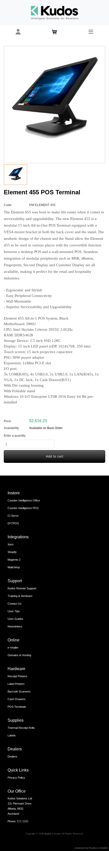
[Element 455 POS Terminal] (54, 104)
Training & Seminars (20, 595)
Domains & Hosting (19, 655)
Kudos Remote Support (22, 588)
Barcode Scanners (19, 691)
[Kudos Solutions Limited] (54, 12)
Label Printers (16, 683)
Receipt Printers (17, 676)
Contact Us (15, 603)
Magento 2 (14, 559)
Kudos (48, 833)
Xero (10, 544)
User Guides (15, 618)
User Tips (14, 611)
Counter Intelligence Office (24, 500)
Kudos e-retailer (98, 847)
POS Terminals (17, 706)
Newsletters (15, 626)
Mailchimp (14, 567)
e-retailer (13, 647)
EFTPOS (13, 523)
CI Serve (13, 515)
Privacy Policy (16, 777)
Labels (12, 735)
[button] (18, 31)
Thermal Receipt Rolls (21, 727)
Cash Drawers (17, 699)
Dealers (12, 756)
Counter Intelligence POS (23, 508)
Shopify (12, 552)
